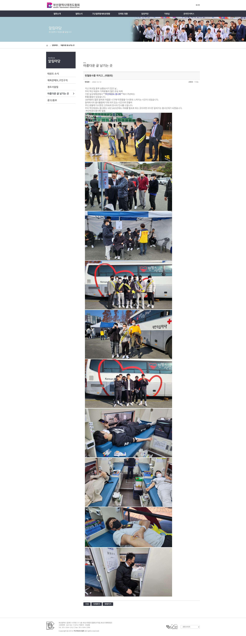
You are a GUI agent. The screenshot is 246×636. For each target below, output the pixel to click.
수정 (87, 604)
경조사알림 (52, 87)
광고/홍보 (52, 100)
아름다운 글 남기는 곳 (58, 94)
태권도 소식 (53, 74)
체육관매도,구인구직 (57, 80)
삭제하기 (96, 604)
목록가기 (108, 604)
